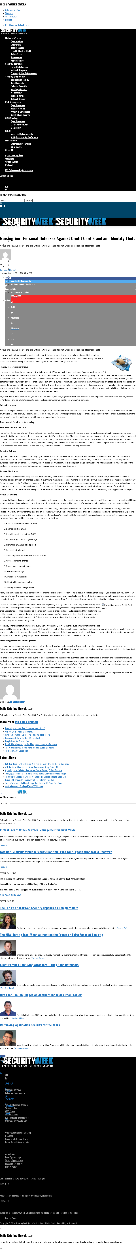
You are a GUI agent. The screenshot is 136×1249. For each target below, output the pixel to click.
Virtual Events (11, 16)
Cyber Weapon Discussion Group (18, 1132)
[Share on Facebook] (70, 278)
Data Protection (18, 108)
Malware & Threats (14, 38)
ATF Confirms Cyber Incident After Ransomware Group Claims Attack (33, 767)
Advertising (10, 1154)
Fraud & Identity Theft (21, 51)
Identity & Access (19, 89)
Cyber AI (9, 150)
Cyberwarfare (17, 41)
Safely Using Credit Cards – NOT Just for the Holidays (27, 734)
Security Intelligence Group (16, 1139)
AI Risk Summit (11, 1114)
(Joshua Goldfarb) (21, 1048)
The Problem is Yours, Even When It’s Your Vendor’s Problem (29, 747)
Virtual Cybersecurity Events (16, 1104)
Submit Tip (4, 1183)
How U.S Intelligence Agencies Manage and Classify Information (31, 744)
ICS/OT (8, 131)
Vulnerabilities (17, 60)
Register (3, 845)
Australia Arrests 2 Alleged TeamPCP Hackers (24, 786)
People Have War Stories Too (17, 741)
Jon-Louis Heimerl (8, 269)
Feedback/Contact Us (14, 1163)
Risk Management (13, 102)
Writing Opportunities (14, 1160)
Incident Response (19, 70)
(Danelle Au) (121, 928)
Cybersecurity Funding (21, 143)
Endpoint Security (19, 86)
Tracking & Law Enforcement (24, 73)
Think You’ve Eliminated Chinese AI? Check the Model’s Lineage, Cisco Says (35, 776)
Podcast (8, 19)
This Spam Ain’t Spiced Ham (16, 750)
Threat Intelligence (19, 67)
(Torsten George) (38, 958)
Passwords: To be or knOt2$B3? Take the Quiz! (24, 738)
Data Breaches (17, 47)
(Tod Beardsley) (7, 988)
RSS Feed (9, 1135)
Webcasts (9, 13)
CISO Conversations (19, 124)
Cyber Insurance (18, 105)
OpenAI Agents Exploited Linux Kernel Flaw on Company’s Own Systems (33, 770)
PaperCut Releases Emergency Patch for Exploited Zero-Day (29, 780)
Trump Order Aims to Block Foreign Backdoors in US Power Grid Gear (33, 783)
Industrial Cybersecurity (22, 134)
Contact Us (4, 1201)
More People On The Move (10, 894)
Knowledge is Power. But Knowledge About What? (25, 728)
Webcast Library (11, 1108)
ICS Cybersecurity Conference (17, 25)
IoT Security (16, 92)
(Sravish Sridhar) (18, 1018)
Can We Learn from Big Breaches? (19, 731)
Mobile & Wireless (19, 95)
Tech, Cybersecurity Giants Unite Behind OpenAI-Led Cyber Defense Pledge (35, 773)
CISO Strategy (11, 118)
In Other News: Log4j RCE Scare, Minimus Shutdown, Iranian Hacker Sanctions (37, 764)
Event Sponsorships (13, 1157)
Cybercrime (16, 44)
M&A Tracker (16, 147)
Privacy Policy (10, 1166)
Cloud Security (17, 83)
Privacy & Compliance (20, 111)
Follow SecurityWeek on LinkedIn (18, 1142)
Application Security (20, 79)
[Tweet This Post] (70, 281)
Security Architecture (15, 76)
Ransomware (16, 57)
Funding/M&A (11, 140)
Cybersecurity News (13, 10)
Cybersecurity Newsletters (16, 1120)
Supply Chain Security (20, 115)
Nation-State (16, 54)
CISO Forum (16, 127)
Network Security (18, 99)
